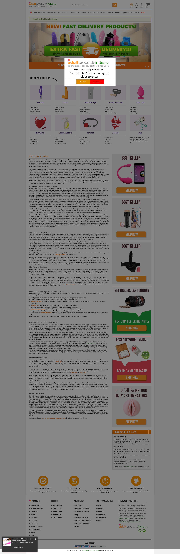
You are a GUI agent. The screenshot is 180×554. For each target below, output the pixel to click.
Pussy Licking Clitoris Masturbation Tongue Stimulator (22, 541)
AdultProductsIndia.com (91, 550)
